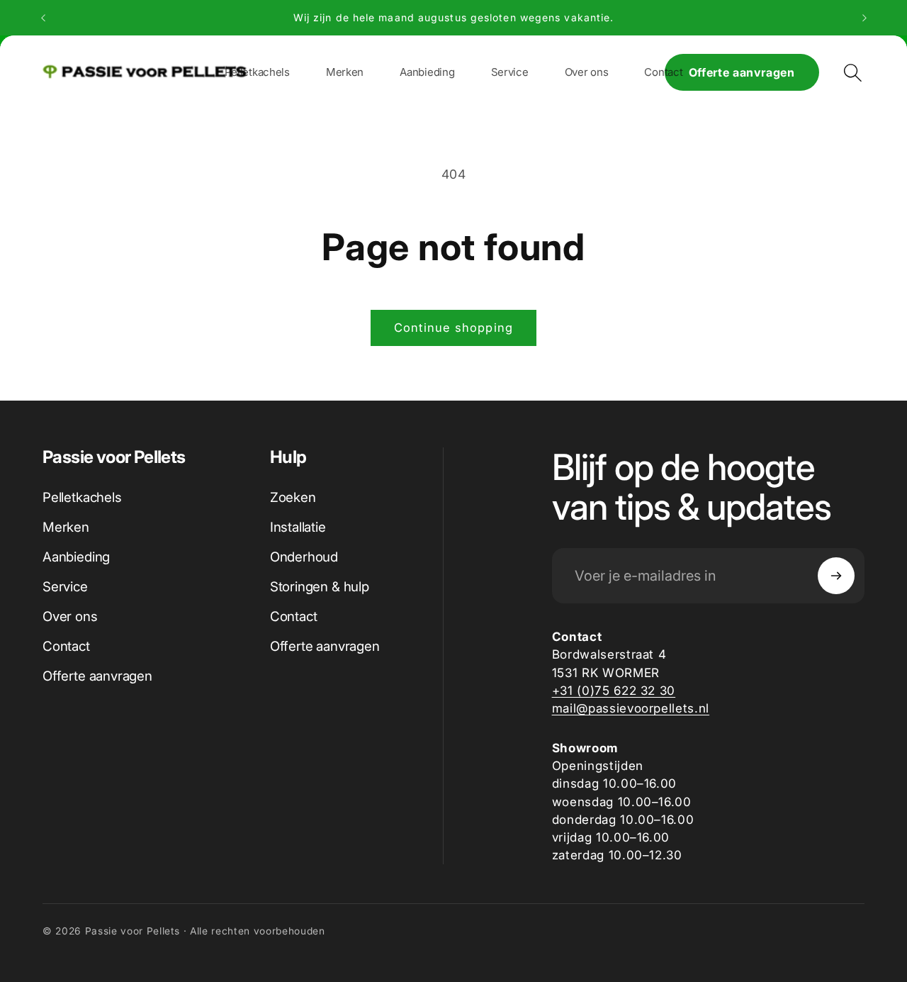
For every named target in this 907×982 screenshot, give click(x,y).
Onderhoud (304, 557)
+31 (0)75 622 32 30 (614, 690)
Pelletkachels (82, 497)
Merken (66, 527)
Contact (66, 646)
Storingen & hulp (319, 587)
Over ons (70, 616)
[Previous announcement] (43, 17)
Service (65, 587)
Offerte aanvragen (742, 72)
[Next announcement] (864, 17)
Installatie (298, 527)
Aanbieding (76, 557)
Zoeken (293, 497)
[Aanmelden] (836, 575)
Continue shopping (453, 327)
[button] (345, 72)
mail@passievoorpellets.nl (631, 708)
